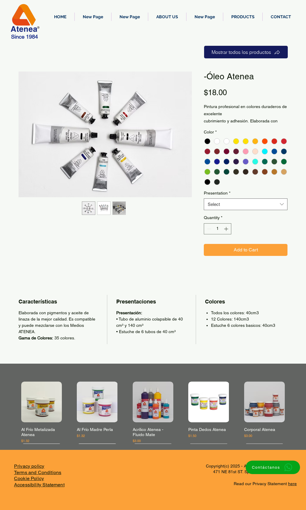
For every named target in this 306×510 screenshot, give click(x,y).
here (292, 483)
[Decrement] (208, 229)
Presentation (217, 193)
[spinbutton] (217, 229)
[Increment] (226, 229)
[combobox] (245, 204)
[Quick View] (41, 402)
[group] (153, 412)
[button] (242, 17)
